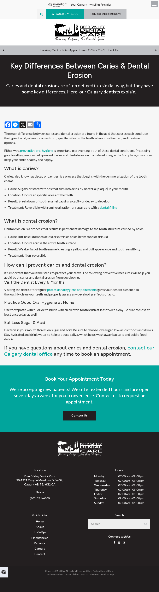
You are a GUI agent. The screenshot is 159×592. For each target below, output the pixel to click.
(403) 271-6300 (40, 498)
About (40, 526)
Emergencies (39, 537)
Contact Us (79, 415)
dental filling (108, 207)
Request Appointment (105, 14)
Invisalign (40, 532)
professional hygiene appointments (72, 290)
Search (84, 574)
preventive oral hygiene (36, 150)
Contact (39, 554)
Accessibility (71, 574)
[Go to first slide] (156, 50)
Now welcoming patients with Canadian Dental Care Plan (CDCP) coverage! (79, 50)
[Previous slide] (3, 50)
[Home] (79, 32)
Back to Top (107, 574)
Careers (40, 548)
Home (40, 521)
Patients (39, 543)
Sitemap (94, 574)
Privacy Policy (55, 574)
